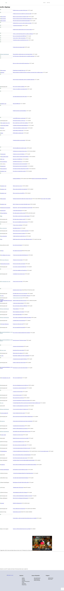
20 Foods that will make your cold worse (19, 120)
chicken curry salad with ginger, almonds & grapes (39, 178)
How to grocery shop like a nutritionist (18, 86)
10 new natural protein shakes (17, 314)
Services (48, 2)
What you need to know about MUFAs (19, 193)
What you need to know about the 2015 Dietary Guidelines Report (23, 416)
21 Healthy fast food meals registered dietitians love (20, 125)
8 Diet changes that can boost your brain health (20, 163)
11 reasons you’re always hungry (18, 391)
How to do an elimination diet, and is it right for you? (21, 385)
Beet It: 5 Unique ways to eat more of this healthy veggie (21, 204)
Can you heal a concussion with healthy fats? (19, 266)
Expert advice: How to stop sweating (18, 350)
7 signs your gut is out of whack (17, 297)
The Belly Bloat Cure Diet (17, 511)
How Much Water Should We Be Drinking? (20, 477)
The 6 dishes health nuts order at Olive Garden (20, 96)
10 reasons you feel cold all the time (18, 346)
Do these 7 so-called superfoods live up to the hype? (20, 405)
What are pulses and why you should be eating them (20, 230)
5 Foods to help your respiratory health (18, 47)
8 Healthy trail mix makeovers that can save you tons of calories (22, 29)
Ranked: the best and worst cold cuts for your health (20, 438)
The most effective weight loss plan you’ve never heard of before (22, 54)
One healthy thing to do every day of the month (20, 293)
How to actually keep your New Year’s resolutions (20, 122)
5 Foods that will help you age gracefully (19, 140)
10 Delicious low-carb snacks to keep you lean (20, 151)
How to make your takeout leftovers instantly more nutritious (22, 317)
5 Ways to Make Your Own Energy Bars (19, 508)
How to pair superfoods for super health (19, 327)
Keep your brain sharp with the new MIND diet (20, 305)
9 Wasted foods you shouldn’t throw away (19, 70)
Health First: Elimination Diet (17, 503)
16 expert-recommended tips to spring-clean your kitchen (21, 400)
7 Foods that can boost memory (17, 25)
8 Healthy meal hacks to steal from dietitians (19, 110)
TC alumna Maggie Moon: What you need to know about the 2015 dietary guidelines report (26, 402)
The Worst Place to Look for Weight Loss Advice (20, 469)
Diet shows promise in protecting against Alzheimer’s (21, 156)
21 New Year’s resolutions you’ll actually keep (20, 270)
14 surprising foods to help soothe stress (19, 425)
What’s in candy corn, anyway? (17, 185)
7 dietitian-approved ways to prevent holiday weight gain (21, 295)
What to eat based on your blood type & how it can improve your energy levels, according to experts (28, 72)
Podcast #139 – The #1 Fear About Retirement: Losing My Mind (22, 207)
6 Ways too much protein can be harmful (19, 263)
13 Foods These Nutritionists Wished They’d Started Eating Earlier (23, 473)
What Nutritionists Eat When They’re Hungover (20, 492)
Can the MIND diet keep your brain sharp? (19, 118)
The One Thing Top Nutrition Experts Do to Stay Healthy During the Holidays (24, 464)
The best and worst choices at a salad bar (19, 233)
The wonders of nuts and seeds (17, 250)
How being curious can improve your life (19, 219)
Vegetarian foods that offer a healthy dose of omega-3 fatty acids (22, 198)
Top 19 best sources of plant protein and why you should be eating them (23, 56)
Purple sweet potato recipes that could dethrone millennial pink (22, 18)
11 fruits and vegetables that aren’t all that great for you (21, 451)
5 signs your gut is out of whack (17, 281)
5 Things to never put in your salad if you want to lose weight (22, 13)
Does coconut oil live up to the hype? (18, 397)
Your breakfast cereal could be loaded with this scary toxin (21, 431)
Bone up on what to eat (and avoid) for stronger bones (21, 63)
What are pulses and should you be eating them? (20, 189)
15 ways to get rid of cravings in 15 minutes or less (20, 409)
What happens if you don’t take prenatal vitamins (20, 367)
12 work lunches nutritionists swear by (18, 441)
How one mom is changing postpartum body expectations (21, 332)
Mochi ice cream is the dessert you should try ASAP (20, 16)
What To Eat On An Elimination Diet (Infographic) (20, 498)
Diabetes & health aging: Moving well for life (19, 300)
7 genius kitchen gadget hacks (17, 210)
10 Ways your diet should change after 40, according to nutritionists (23, 33)
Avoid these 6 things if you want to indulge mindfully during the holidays (24, 460)
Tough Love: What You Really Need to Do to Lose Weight (21, 528)
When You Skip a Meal (25, 482)
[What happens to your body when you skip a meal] (4, 54)
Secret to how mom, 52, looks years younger (19, 340)
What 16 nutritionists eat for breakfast (18, 311)
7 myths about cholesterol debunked (18, 303)
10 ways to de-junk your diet (17, 395)
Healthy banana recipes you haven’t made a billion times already (22, 239)
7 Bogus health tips (16, 308)
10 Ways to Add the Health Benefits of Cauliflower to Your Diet (22, 495)
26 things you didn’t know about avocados (19, 362)
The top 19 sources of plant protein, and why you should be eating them (23, 79)
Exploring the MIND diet (16, 178)
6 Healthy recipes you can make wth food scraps (20, 10)
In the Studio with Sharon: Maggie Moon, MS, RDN (21, 168)
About (44, 2)
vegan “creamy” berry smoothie (45, 198)
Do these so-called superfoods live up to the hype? (20, 428)
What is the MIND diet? (16, 103)
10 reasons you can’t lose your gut (18, 434)
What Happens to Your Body (17, 482)
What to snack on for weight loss (18, 353)
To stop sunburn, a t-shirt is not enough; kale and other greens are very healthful (24, 518)
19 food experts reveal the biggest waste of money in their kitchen (22, 421)
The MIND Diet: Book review (17, 161)
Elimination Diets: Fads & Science (18, 487)
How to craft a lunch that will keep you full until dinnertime (22, 454)
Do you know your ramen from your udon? (19, 171)
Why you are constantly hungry (17, 377)
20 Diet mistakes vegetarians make (18, 130)
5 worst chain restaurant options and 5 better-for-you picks (21, 448)
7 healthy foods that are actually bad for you (19, 236)
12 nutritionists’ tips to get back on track (19, 273)
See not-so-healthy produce (44, 451)
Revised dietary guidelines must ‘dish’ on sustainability (21, 355)
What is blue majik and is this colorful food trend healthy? (21, 20)
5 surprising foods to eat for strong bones (19, 320)
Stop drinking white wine (16, 228)
